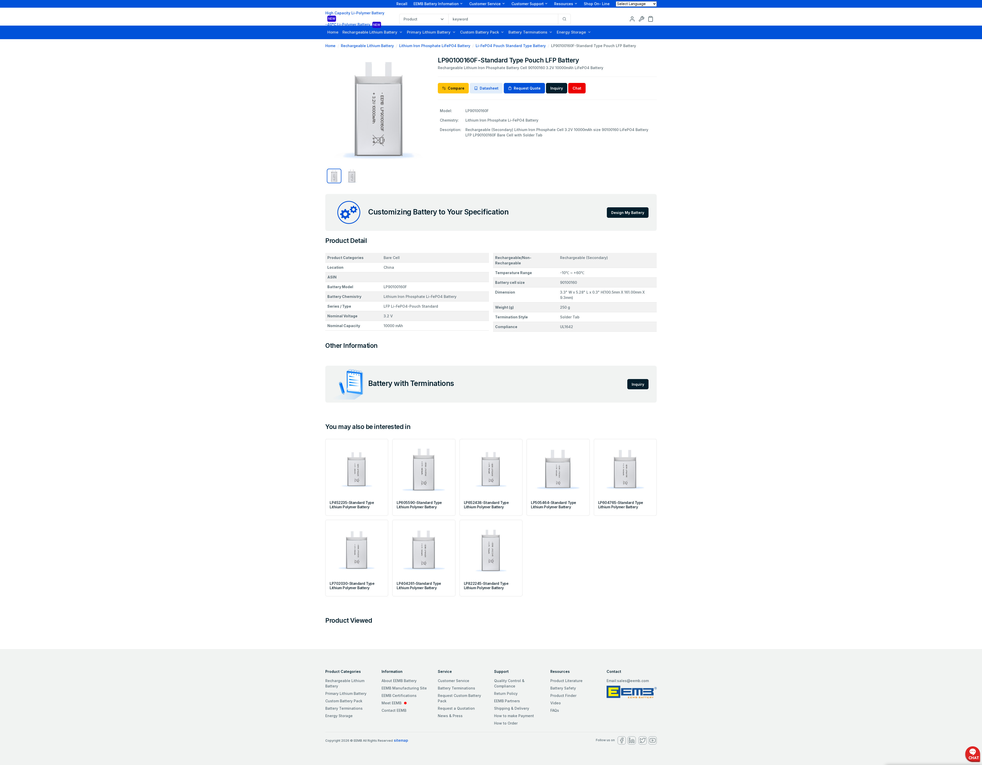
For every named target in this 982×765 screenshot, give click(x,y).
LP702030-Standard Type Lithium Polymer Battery (352, 585)
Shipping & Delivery (511, 708)
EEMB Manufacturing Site (404, 688)
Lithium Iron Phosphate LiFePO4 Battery (434, 46)
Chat (577, 88)
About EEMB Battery (399, 680)
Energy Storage (571, 32)
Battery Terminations (527, 32)
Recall (401, 4)
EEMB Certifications (399, 695)
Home (332, 32)
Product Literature (566, 680)
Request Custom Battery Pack (459, 698)
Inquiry (556, 88)
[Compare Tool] (641, 18)
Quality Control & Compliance (509, 683)
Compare (456, 88)
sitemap (401, 740)
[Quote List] (651, 18)
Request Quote (527, 88)
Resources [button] (563, 4)
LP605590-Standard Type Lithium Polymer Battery (419, 504)
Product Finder (563, 695)
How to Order (506, 723)
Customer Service (453, 680)
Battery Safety (563, 688)
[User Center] (632, 18)
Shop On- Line (597, 4)
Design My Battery (627, 212)
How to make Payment (514, 716)
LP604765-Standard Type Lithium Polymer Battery (620, 504)
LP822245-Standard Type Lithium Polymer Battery (486, 585)
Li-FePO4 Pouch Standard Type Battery (511, 46)
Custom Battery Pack (479, 32)
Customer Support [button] (527, 4)
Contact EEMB (394, 710)
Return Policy (506, 693)
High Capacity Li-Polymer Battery (354, 15)
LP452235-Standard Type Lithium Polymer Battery (352, 504)
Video (555, 703)
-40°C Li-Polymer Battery (352, 24)
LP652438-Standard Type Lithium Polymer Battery (486, 504)
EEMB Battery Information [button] (436, 4)
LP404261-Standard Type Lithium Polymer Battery (419, 585)
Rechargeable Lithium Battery (369, 32)
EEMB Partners (507, 701)
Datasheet (489, 88)
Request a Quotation (456, 708)
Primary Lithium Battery (429, 32)
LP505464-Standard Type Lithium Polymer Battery (553, 504)
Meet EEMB (391, 703)
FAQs (554, 710)
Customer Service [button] (485, 4)
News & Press (450, 716)
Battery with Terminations (411, 383)
